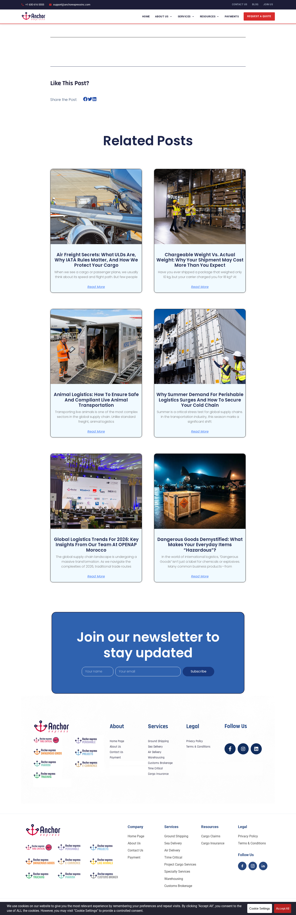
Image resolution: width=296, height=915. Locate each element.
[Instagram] (243, 748)
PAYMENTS (232, 16)
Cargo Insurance (212, 843)
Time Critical (173, 857)
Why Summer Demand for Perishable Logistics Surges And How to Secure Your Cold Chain (199, 399)
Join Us (268, 4)
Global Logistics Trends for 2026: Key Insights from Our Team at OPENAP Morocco (96, 544)
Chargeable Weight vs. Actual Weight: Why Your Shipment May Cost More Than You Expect (199, 260)
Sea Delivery (173, 843)
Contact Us (135, 850)
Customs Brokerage (178, 886)
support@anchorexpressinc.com (71, 4)
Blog (255, 4)
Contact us (239, 4)
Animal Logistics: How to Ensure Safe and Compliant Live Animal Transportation (96, 399)
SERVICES (184, 16)
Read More (96, 287)
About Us (134, 843)
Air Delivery (172, 850)
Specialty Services (177, 871)
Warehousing (173, 879)
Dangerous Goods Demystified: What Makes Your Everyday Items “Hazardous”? (200, 544)
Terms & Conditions (252, 843)
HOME (146, 16)
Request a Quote (259, 16)
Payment (134, 857)
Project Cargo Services (180, 864)
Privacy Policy (248, 836)
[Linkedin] (256, 748)
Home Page (136, 836)
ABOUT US (162, 16)
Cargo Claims (210, 836)
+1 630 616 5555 (34, 4)
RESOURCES (208, 16)
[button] (85, 99)
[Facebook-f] (230, 748)
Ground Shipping (176, 836)
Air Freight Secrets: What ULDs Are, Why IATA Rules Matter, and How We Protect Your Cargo (96, 260)
